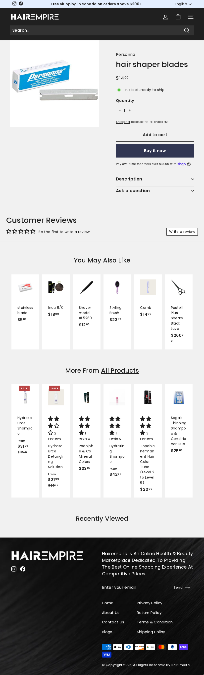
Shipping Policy (151, 631)
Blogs (107, 631)
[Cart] (178, 16)
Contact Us (113, 622)
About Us (111, 612)
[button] (54, 426)
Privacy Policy (149, 602)
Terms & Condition (155, 622)
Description (129, 179)
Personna (125, 54)
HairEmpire (180, 665)
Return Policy (149, 612)
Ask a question (133, 191)
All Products (120, 370)
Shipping (123, 122)
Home (107, 602)
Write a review (182, 231)
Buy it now (155, 151)
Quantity (125, 100)
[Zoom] (54, 82)
